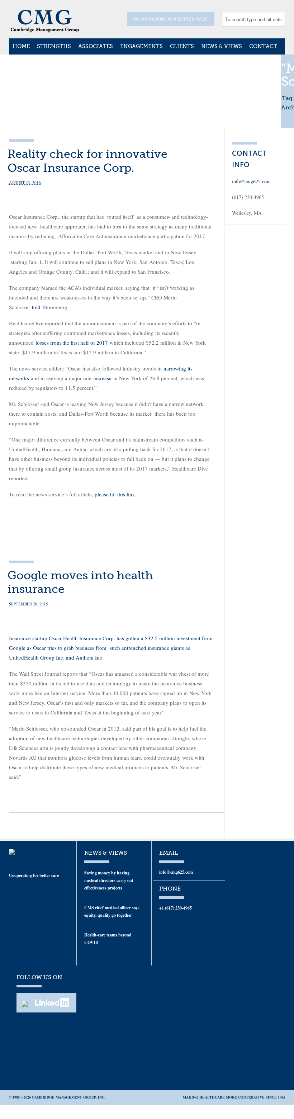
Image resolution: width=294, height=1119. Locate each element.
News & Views (221, 46)
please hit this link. (116, 494)
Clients (182, 46)
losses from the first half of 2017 (71, 342)
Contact (263, 46)
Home (21, 46)
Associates (95, 46)
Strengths (54, 46)
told (36, 307)
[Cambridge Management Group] (45, 30)
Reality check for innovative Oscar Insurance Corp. (87, 160)
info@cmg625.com (251, 181)
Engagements (141, 46)
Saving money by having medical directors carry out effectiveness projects (108, 880)
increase (102, 378)
